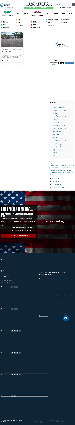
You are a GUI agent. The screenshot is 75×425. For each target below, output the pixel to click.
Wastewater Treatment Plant (60, 152)
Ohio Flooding (56, 121)
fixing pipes (56, 165)
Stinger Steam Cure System (59, 138)
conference (72, 163)
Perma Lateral (56, 124)
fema (53, 165)
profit (63, 170)
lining (63, 165)
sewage (69, 170)
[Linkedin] (15, 287)
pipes (56, 170)
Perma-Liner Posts (57, 127)
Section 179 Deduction (58, 130)
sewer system (60, 172)
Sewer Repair (56, 133)
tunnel (60, 174)
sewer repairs (56, 172)
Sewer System (56, 134)
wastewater (64, 174)
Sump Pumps (56, 141)
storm (64, 172)
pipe (52, 168)
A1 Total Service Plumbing (57, 187)
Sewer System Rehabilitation (59, 135)
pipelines (59, 168)
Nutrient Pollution (57, 118)
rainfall (65, 170)
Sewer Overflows (57, 131)
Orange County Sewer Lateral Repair (60, 185)
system (73, 172)
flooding (61, 165)
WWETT (55, 156)
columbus (69, 163)
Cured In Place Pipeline (58, 107)
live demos (67, 165)
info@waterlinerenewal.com (8, 280)
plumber (58, 170)
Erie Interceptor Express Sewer (60, 110)
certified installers (53, 163)
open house (52, 167)
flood (58, 165)
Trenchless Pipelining (58, 144)
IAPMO (54, 112)
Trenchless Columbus (58, 143)
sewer (51, 172)
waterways (55, 175)
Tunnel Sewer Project (58, 147)
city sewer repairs (64, 163)
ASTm (54, 104)
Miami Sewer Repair (56, 181)
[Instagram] (20, 331)
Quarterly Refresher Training (59, 128)
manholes (72, 165)
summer (70, 172)
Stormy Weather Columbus (59, 140)
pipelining (63, 168)
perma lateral (59, 167)
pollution (61, 170)
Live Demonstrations (57, 113)
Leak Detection (55, 178)
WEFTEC (55, 155)
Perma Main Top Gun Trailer (59, 125)
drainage (50, 165)
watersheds (51, 175)
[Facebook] (12, 287)
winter (58, 175)
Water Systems (56, 153)
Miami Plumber (55, 183)
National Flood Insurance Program (61, 116)
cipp (60, 163)
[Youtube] (17, 287)
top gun (50, 174)
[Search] (73, 4)
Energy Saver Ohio (57, 109)
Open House (56, 122)
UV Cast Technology (57, 150)
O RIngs (54, 119)
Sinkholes (55, 137)
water (70, 174)
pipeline (55, 168)
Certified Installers (57, 106)
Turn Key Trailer (56, 149)
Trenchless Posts (57, 146)
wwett (60, 175)
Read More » (6, 60)
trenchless (55, 174)
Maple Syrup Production (58, 115)
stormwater (67, 172)
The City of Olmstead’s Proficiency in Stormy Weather (11, 50)
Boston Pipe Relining (56, 184)
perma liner (67, 167)
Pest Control (54, 179)
